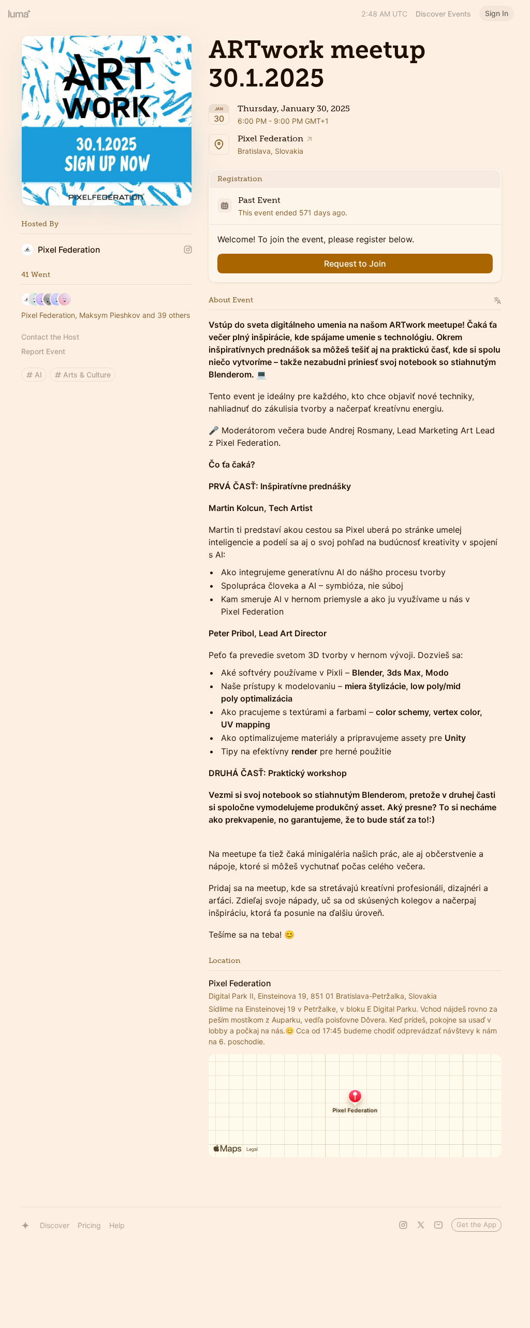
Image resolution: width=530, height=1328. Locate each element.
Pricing (89, 1225)
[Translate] (498, 300)
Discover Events (443, 13)
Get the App (476, 1224)
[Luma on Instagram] (403, 1225)
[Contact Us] (438, 1225)
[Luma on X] (421, 1225)
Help (117, 1225)
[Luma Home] (19, 13)
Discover (54, 1225)
